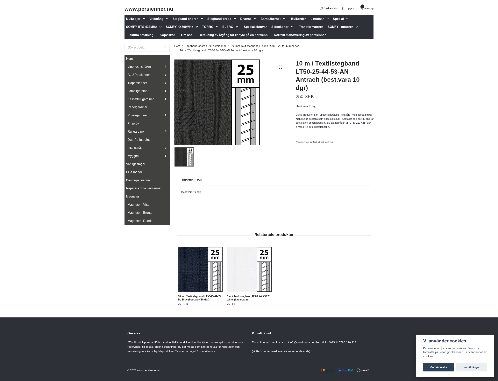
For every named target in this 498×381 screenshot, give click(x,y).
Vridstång (156, 18)
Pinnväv (133, 123)
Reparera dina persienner (143, 188)
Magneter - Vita (138, 204)
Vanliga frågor (135, 164)
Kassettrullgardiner (141, 99)
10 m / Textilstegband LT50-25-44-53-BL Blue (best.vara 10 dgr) (199, 298)
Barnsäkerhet (270, 18)
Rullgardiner (136, 131)
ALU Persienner (139, 74)
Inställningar (472, 367)
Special (338, 18)
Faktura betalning (140, 35)
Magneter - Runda (140, 220)
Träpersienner (137, 83)
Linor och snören (139, 66)
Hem (129, 58)
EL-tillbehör (134, 172)
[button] (145, 18)
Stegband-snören (185, 18)
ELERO (227, 26)
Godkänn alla (438, 367)
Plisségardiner (138, 115)
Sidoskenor (279, 26)
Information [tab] (192, 179)
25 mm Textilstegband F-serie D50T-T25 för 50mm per (265, 45)
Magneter (132, 196)
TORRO (207, 26)
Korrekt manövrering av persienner (300, 35)
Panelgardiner (137, 107)
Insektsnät (135, 147)
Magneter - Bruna (140, 212)
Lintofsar (317, 18)
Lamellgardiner (138, 91)
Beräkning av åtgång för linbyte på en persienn (233, 35)
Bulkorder (298, 18)
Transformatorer (311, 26)
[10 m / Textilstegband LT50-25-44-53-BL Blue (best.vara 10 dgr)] (200, 269)
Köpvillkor (167, 35)
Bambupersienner (138, 180)
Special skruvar (255, 26)
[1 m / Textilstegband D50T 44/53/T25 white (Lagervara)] (249, 269)
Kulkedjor (133, 18)
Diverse (246, 18)
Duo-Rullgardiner (140, 139)
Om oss (186, 35)
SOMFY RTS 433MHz (141, 26)
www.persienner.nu (148, 9)
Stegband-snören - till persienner (206, 45)
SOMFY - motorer (340, 26)
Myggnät (133, 156)
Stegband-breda (219, 18)
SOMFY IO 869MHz (179, 26)
